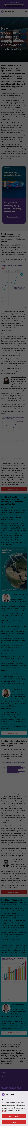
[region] (14, 1108)
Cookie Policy (5, 1111)
